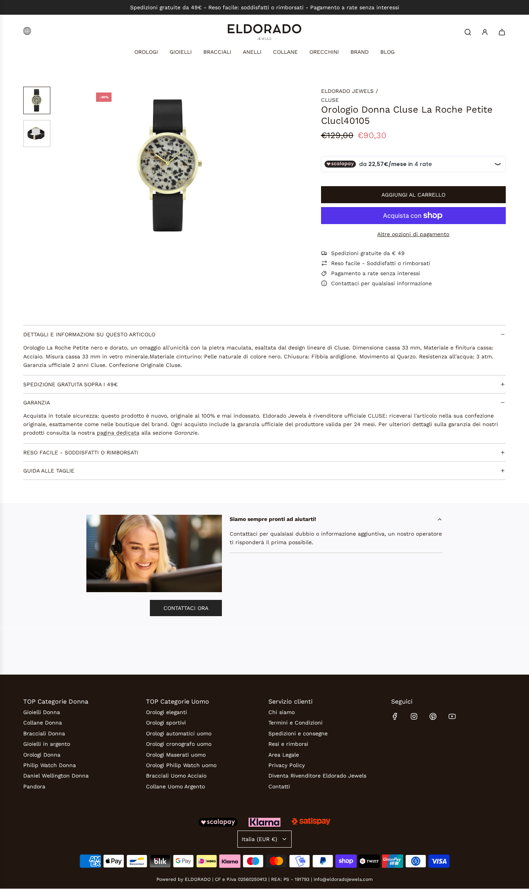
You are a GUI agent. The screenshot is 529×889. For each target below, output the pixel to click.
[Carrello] (501, 32)
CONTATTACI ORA (185, 608)
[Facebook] (395, 716)
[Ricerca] (467, 32)
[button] (96, 165)
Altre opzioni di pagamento (413, 234)
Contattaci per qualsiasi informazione (381, 283)
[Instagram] (414, 716)
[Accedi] (484, 32)
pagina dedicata (118, 433)
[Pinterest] (432, 716)
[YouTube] (451, 716)
